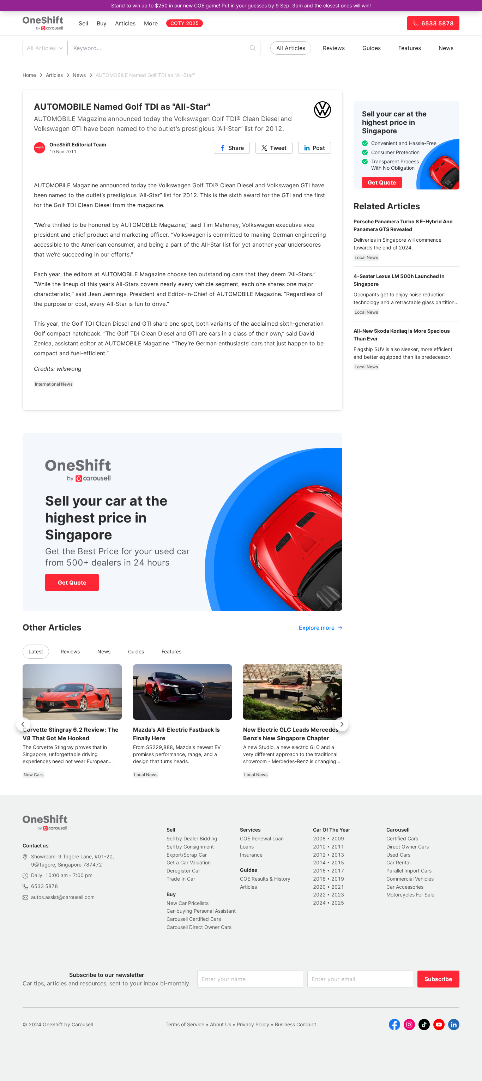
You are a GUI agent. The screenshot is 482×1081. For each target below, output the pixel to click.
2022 (319, 895)
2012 (319, 855)
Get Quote (72, 582)
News (446, 48)
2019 (337, 879)
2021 (337, 887)
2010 (319, 847)
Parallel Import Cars (409, 871)
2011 (337, 847)
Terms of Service (184, 1024)
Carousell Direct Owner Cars (199, 927)
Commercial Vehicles (410, 879)
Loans (247, 847)
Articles (125, 23)
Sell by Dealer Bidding (192, 838)
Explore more (317, 627)
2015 (337, 862)
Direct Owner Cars (407, 847)
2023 (337, 895)
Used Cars (398, 855)
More (151, 23)
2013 (337, 855)
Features (409, 48)
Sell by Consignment (190, 847)
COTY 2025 (184, 23)
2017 (337, 871)
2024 (319, 903)
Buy (102, 23)
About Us (220, 1024)
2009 (337, 838)
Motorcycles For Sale (410, 895)
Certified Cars (402, 838)
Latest (36, 651)
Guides (371, 48)
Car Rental (398, 862)
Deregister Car (183, 871)
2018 (319, 879)
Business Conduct (295, 1024)
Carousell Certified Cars (194, 919)
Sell (83, 23)
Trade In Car (181, 879)
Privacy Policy (253, 1024)
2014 (319, 862)
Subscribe (438, 979)
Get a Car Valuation (189, 862)
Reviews (334, 48)
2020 (319, 887)
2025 (337, 903)
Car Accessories (404, 887)
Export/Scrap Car (187, 855)
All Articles (41, 48)
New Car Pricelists (188, 903)
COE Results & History (265, 879)
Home (29, 75)
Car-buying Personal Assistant (201, 911)
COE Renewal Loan (262, 838)
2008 (319, 838)
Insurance (251, 855)
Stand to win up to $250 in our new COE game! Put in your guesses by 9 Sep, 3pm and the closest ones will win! (241, 5)
